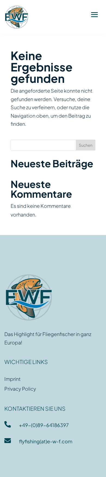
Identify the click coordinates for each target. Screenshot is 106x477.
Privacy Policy (20, 388)
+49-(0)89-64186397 (44, 425)
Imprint (12, 379)
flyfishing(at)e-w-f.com (45, 441)
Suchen (85, 145)
